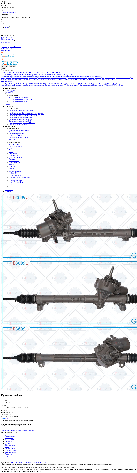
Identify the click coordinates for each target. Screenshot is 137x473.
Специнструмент (39, 72)
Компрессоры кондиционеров (21, 76)
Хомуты (3, 85)
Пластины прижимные (59, 76)
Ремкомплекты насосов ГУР (20, 74)
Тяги (117, 85)
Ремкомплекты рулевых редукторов (42, 74)
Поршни (80, 83)
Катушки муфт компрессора (41, 76)
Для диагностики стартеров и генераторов (115, 78)
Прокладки (114, 83)
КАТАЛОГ (5, 66)
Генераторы (49, 72)
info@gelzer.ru (5, 42)
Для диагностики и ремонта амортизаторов (51, 78)
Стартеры (56, 72)
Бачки (44, 83)
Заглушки (107, 83)
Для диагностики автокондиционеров (24, 78)
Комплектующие (6, 81)
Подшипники (58, 83)
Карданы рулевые (20, 85)
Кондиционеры (6, 76)
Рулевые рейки (6, 72)
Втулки (29, 83)
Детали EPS (50, 83)
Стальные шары (72, 85)
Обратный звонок (7, 39)
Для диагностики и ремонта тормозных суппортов (83, 78)
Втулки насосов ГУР (70, 83)
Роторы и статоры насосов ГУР (56, 85)
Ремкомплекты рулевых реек (64, 74)
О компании (5, 431)
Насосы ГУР (15, 72)
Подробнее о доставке (8, 12)
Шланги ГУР (110, 85)
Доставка (4, 47)
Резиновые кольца (7, 83)
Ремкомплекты (6, 74)
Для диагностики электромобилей (20, 117)
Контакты (17, 47)
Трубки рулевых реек (85, 85)
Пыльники (10, 85)
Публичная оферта (39, 462)
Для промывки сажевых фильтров (33, 79)
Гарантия (11, 47)
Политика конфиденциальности (22, 462)
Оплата (12, 431)
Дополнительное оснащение (103, 79)
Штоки (30, 72)
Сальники (23, 72)
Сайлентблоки (88, 83)
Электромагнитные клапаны (91, 76)
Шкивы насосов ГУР (99, 85)
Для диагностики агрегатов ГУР (56, 79)
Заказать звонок (6, 50)
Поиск (3, 68)
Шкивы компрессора (74, 76)
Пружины (29, 85)
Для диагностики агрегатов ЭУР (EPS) (80, 79)
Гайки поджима (98, 83)
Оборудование (6, 78)
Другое (121, 85)
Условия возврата (28, 431)
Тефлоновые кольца (20, 83)
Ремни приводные (39, 85)
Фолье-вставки (37, 83)
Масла (7, 447)
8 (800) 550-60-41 (6, 37)
